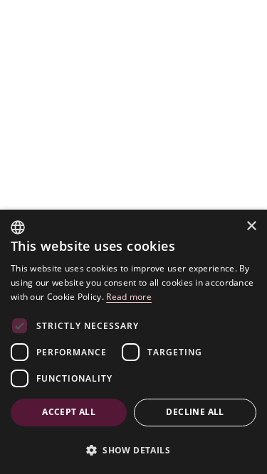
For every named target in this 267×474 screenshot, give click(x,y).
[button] (133, 449)
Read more (129, 297)
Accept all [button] (68, 412)
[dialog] (133, 342)
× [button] (251, 226)
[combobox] (18, 227)
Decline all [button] (195, 412)
